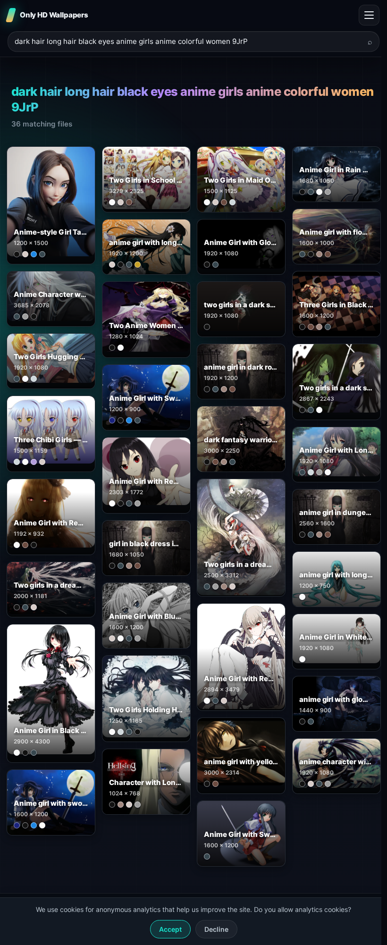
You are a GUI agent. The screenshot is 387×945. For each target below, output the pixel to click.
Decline (216, 929)
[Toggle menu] (369, 15)
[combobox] (188, 41)
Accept (170, 929)
